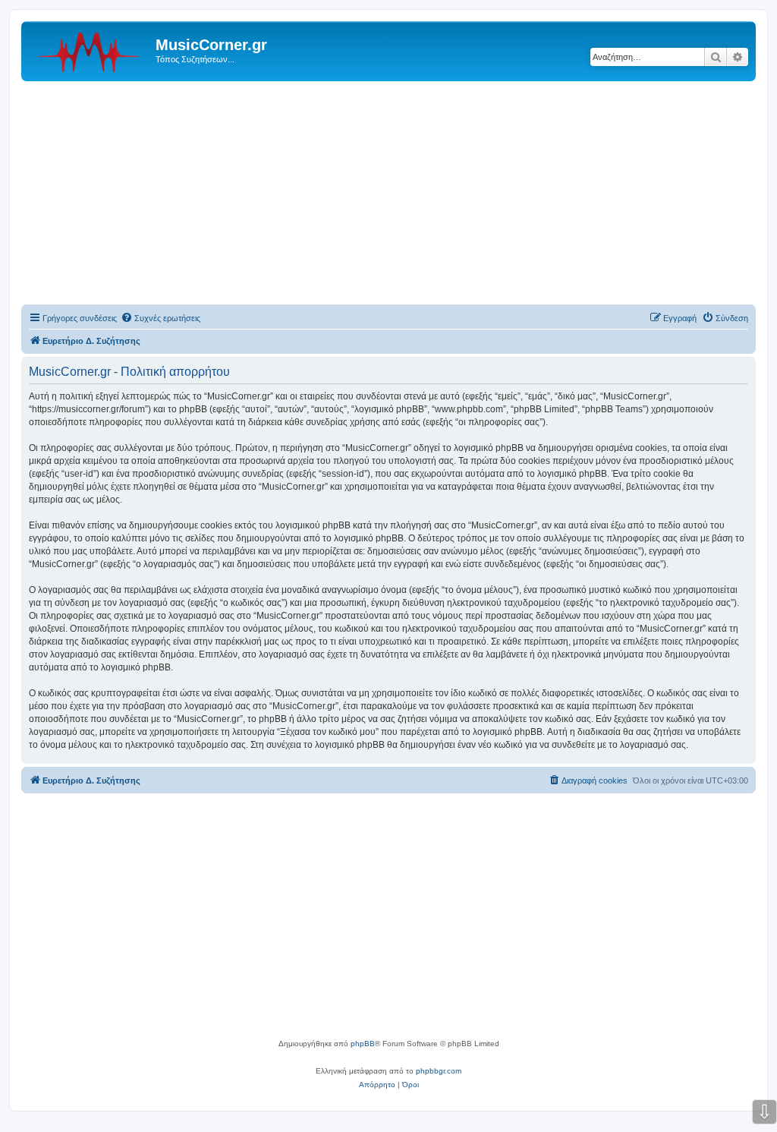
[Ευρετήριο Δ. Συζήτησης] (90, 49)
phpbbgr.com (438, 1071)
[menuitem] (160, 318)
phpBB (363, 1043)
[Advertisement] (388, 195)
